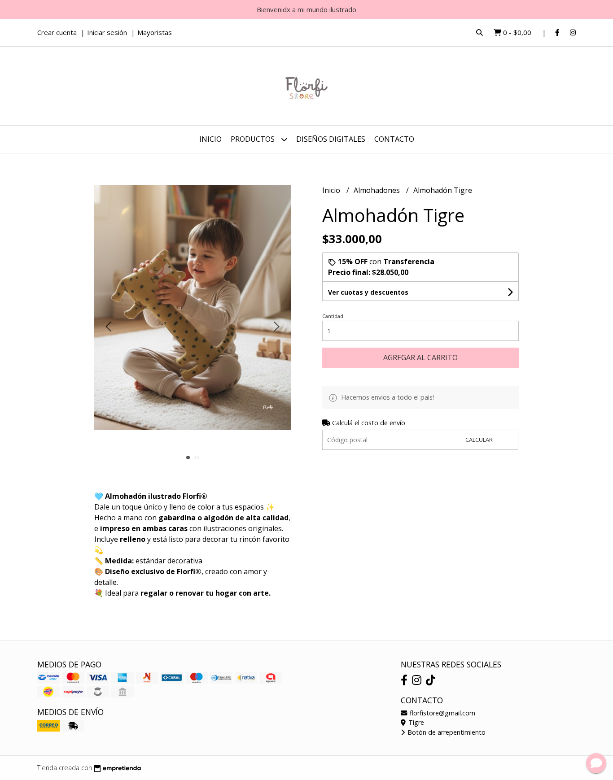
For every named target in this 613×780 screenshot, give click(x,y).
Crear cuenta (57, 32)
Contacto (394, 139)
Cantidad (332, 316)
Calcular (479, 440)
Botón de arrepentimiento (446, 732)
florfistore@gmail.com (441, 713)
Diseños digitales (330, 139)
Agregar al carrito (420, 357)
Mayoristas (154, 32)
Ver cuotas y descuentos (368, 292)
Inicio (210, 139)
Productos (253, 139)
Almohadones (378, 190)
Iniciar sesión (107, 32)
